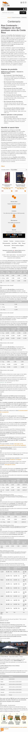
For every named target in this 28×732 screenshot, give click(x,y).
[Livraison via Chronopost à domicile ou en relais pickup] (13, 236)
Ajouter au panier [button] (12, 191)
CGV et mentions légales (18, 245)
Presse (23, 243)
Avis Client (14, 243)
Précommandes (6, 243)
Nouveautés (7, 245)
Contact (11, 241)
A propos (6, 241)
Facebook (12, 459)
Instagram (18, 459)
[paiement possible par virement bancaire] (20, 234)
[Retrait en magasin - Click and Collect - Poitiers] (17, 236)
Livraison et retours (19, 241)
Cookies (14, 247)
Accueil (9, 17)
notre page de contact (9, 464)
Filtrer (3, 166)
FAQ (19, 243)
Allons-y (22, 12)
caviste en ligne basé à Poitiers (14, 251)
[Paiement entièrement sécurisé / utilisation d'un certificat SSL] (8, 234)
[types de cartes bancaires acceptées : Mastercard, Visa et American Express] (14, 234)
